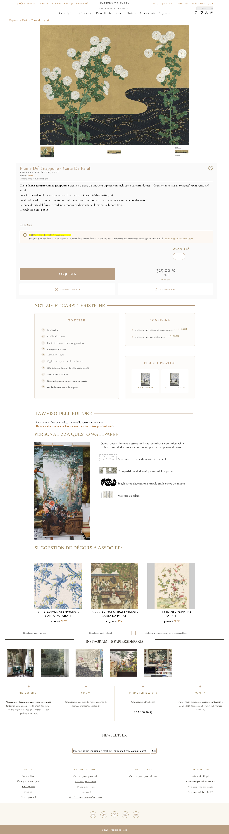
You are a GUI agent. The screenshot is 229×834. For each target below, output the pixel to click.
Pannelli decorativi (109, 13)
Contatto (56, 3)
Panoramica (84, 13)
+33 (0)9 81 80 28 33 (25, 3)
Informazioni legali (200, 776)
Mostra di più (26, 224)
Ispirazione (166, 3)
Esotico (29, 175)
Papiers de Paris (18, 20)
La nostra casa (182, 3)
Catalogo (65, 13)
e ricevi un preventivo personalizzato (92, 426)
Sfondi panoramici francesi (34, 633)
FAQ (155, 3)
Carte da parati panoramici (85, 776)
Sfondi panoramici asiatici (100, 633)
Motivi (131, 13)
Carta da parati (40, 20)
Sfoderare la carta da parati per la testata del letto (166, 633)
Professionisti (198, 3)
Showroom (43, 3)
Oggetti (164, 13)
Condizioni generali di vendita (200, 781)
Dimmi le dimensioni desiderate (54, 426)
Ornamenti (147, 13)
